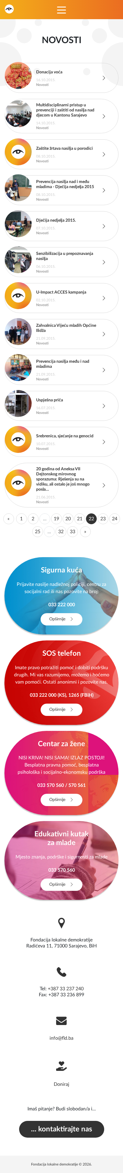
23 (103, 518)
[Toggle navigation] (61, 9)
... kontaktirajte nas (61, 1129)
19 (56, 518)
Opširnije (58, 619)
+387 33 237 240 (66, 988)
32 (61, 531)
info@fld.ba (61, 1038)
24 (114, 518)
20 (68, 518)
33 (72, 531)
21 (79, 518)
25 (37, 531)
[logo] (9, 9)
